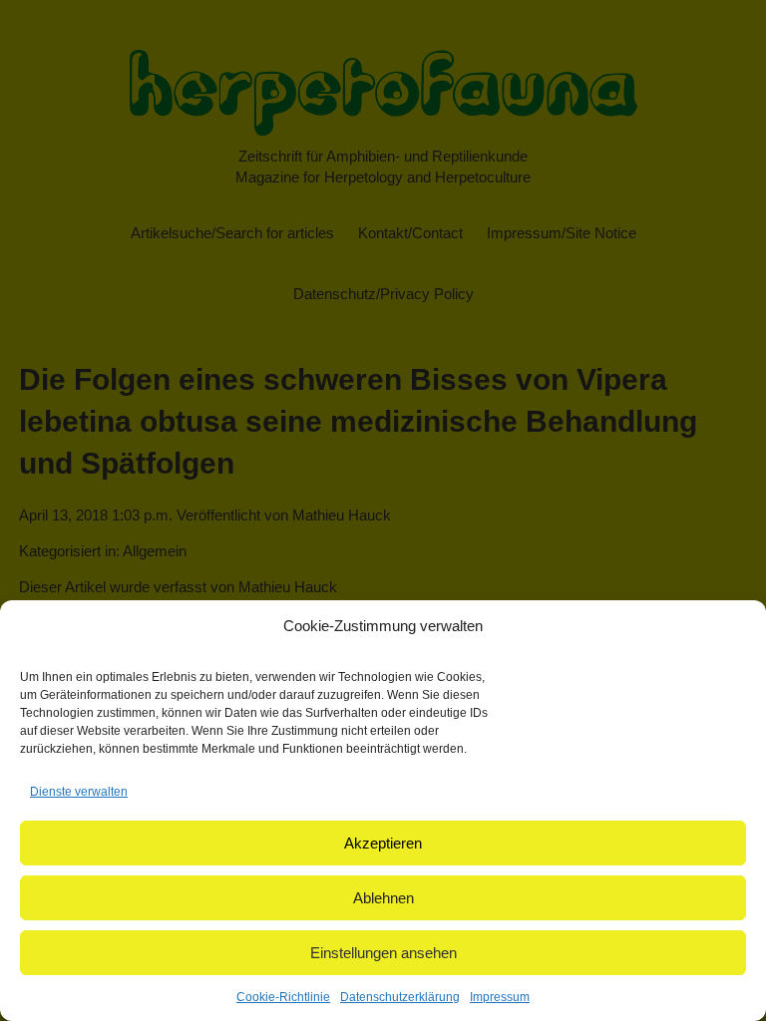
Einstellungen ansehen (383, 952)
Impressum (500, 997)
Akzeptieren (383, 843)
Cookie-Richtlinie (283, 997)
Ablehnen (383, 897)
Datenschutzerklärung (400, 997)
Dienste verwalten (79, 792)
